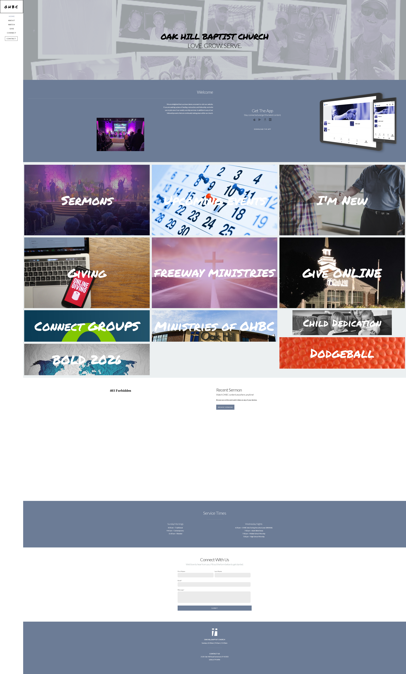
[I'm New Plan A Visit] (342, 235)
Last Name (218, 571)
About (11, 20)
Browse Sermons (225, 407)
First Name (181, 571)
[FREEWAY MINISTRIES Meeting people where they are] (214, 308)
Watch (11, 24)
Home (12, 16)
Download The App (262, 129)
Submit (214, 608)
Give (12, 29)
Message (181, 590)
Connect (12, 33)
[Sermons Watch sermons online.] (87, 235)
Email (179, 580)
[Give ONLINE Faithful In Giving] (342, 308)
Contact (11, 39)
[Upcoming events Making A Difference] (214, 235)
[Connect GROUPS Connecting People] (87, 342)
